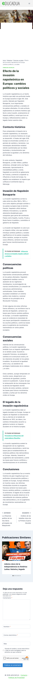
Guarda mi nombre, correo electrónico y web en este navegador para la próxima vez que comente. (17, 650)
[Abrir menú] (29, 3)
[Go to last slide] (5, 558)
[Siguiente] (28, 558)
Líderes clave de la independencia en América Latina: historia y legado (15, 566)
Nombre (7, 627)
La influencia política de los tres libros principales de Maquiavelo (7, 519)
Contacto (24, 675)
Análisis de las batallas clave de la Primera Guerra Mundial (24, 518)
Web (5, 644)
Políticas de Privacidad (16, 677)
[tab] (14, 575)
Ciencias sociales (8, 67)
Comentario (7, 598)
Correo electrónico (11, 635)
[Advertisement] (16, 42)
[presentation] (16, 551)
